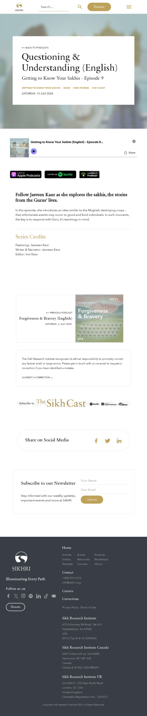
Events (81, 555)
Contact (68, 572)
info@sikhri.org (71, 582)
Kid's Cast (98, 87)
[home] (19, 7)
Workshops (101, 559)
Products (99, 555)
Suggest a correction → (37, 377)
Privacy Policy (70, 607)
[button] (129, 7)
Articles (66, 555)
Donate (99, 7)
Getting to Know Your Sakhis (41, 87)
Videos (66, 559)
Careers (67, 591)
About (98, 564)
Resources (83, 559)
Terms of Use (88, 607)
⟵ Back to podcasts (35, 47)
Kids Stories (81, 87)
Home (66, 548)
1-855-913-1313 (71, 578)
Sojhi (66, 87)
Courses (82, 564)
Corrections (70, 599)
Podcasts (67, 564)
